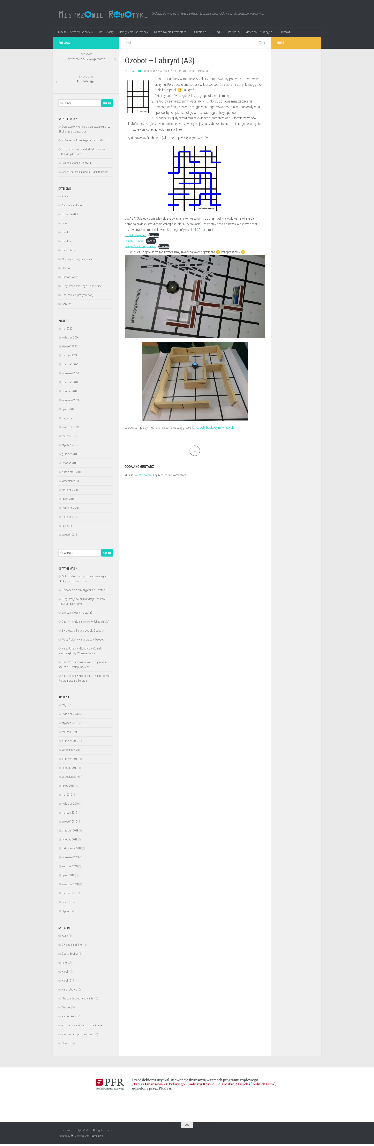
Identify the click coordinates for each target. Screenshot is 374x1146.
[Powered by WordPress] (72, 1136)
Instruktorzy (106, 32)
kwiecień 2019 (70, 427)
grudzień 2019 (70, 382)
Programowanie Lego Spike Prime (82, 286)
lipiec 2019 (68, 409)
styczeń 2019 (69, 445)
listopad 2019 (69, 391)
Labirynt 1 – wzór (134, 241)
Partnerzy (234, 32)
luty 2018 (67, 525)
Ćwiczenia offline (72, 205)
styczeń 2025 (69, 346)
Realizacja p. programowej (77, 295)
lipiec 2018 (68, 499)
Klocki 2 (66, 241)
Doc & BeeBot (70, 214)
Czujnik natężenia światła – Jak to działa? (85, 172)
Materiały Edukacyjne (259, 32)
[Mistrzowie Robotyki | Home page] (103, 13)
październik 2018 (71, 472)
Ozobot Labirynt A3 (135, 235)
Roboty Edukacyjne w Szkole (215, 427)
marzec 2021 (69, 355)
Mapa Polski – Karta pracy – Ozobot (83, 639)
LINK (194, 230)
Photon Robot (70, 277)
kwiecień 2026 (70, 337)
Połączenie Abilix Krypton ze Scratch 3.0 (85, 140)
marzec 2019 (69, 436)
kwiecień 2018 (70, 508)
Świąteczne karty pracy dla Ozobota (83, 630)
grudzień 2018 (70, 454)
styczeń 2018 (69, 534)
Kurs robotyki (69, 250)
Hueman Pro (96, 1135)
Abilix (65, 196)
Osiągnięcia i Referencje (134, 32)
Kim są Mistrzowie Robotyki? (75, 32)
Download (153, 235)
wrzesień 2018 (70, 481)
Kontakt (285, 32)
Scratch (66, 304)
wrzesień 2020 (70, 373)
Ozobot (66, 268)
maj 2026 (67, 328)
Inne (128, 43)
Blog (217, 32)
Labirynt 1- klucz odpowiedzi (140, 246)
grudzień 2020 (70, 364)
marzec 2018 (69, 517)
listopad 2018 (69, 463)
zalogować (145, 475)
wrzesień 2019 (70, 400)
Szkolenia (200, 32)
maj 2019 (67, 418)
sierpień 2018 (70, 490)
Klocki (65, 232)
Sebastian (134, 71)
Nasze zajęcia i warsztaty (170, 32)
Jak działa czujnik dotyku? (77, 163)
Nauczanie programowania (77, 259)
